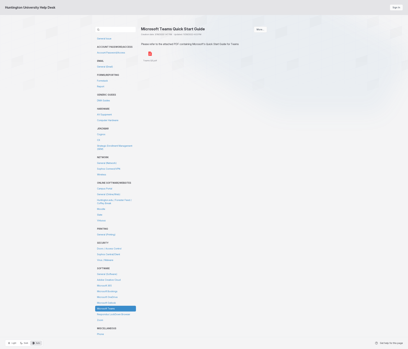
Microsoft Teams (106, 308)
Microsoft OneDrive (107, 297)
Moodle (101, 209)
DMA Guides (103, 100)
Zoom (100, 320)
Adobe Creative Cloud (109, 279)
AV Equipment (104, 114)
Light (14, 343)
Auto (38, 343)
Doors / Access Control (109, 248)
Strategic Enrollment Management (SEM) (114, 147)
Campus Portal (104, 188)
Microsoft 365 (104, 285)
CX (98, 140)
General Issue (104, 38)
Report (100, 86)
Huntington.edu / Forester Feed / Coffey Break (114, 202)
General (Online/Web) (108, 194)
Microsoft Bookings (107, 291)
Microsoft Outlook (106, 302)
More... (260, 29)
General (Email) (105, 66)
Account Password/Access (111, 52)
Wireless (101, 174)
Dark (26, 343)
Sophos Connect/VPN (108, 168)
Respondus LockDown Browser (113, 314)
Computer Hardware (107, 120)
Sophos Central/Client (108, 254)
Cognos (101, 134)
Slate (99, 214)
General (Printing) (106, 234)
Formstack (102, 80)
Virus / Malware (105, 260)
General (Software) (107, 274)
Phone (100, 334)
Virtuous (101, 220)
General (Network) (107, 163)
